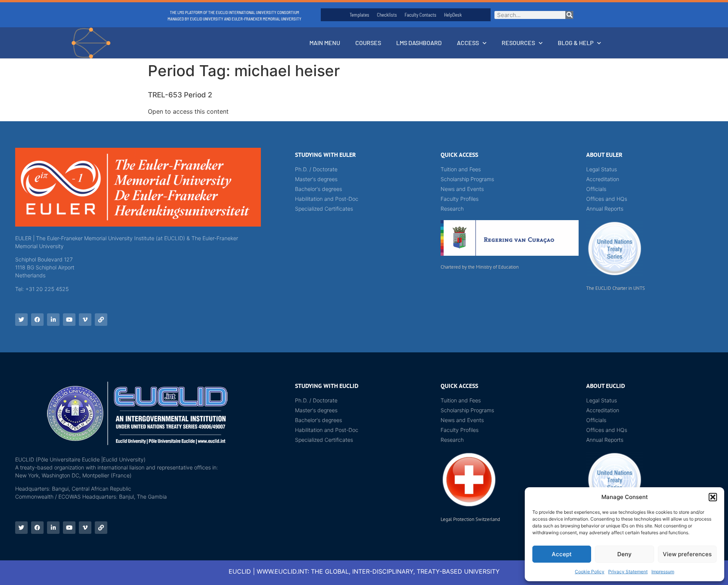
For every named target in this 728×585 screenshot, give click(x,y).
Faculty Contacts (420, 15)
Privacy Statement (628, 571)
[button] (713, 497)
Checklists (387, 15)
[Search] (569, 15)
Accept (562, 554)
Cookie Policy (589, 571)
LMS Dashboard (419, 42)
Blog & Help (575, 42)
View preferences (687, 554)
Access (468, 42)
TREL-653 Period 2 (180, 95)
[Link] (101, 319)
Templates (359, 15)
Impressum (662, 571)
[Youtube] (69, 319)
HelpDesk (453, 15)
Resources (518, 42)
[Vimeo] (85, 319)
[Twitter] (21, 319)
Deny (624, 554)
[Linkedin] (53, 319)
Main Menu (324, 42)
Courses (368, 42)
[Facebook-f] (37, 319)
